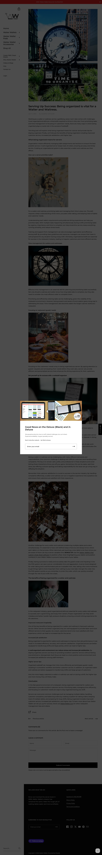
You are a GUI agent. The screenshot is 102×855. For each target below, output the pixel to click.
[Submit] (74, 446)
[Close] (79, 404)
